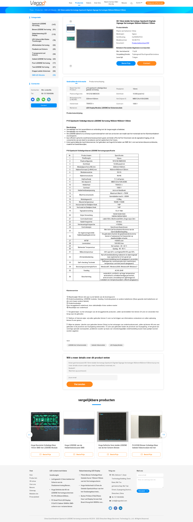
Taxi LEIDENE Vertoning (44, 67)
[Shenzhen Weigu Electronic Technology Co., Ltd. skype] (49, 99)
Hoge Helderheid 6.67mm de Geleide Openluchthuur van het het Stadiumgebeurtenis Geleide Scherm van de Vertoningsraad (92, 489)
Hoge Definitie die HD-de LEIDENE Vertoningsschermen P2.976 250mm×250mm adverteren (62, 493)
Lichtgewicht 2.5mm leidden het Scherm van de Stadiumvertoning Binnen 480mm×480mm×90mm (62, 482)
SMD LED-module (44, 75)
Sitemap (32, 490)
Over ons (32, 484)
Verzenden (79, 384)
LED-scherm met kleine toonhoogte (44, 40)
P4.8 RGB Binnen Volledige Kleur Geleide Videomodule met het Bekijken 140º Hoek (145, 447)
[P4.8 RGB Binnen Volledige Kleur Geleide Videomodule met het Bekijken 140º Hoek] (146, 426)
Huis (31, 475)
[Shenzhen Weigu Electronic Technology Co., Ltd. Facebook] (115, 508)
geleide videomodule (98, 345)
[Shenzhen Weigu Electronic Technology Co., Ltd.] (38, 3)
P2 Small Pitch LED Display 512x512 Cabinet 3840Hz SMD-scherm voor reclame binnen (62, 503)
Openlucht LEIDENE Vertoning (44, 24)
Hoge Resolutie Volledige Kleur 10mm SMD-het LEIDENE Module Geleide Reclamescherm (44, 447)
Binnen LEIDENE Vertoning (44, 29)
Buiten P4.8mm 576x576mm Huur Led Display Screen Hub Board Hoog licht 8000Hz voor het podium (92, 499)
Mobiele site (33, 494)
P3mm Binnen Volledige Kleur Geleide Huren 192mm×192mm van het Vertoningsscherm (92, 478)
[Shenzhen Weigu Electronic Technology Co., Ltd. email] (33, 99)
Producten (33, 478)
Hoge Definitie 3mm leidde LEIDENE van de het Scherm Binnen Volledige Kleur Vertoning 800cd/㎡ (112, 447)
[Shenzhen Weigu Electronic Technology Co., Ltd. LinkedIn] (120, 508)
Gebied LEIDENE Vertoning (44, 59)
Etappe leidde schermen (44, 71)
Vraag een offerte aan (155, 3)
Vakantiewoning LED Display (44, 34)
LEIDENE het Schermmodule (77, 345)
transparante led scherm (44, 54)
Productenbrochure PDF (140, 43)
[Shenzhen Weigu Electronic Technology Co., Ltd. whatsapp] (38, 99)
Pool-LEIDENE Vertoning (44, 63)
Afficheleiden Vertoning (44, 45)
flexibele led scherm (44, 49)
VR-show (32, 481)
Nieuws (32, 487)
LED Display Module (116, 345)
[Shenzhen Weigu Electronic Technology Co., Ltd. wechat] (43, 99)
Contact (44, 105)
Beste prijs (126, 63)
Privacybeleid (34, 497)
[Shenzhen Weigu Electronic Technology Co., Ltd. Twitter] (110, 508)
